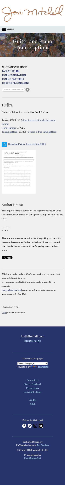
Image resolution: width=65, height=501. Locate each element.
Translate (43, 366)
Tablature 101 (11, 71)
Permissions (32, 388)
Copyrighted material (12, 289)
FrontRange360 (32, 458)
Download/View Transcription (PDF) (27, 143)
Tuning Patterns (13, 79)
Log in (4, 312)
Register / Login (32, 340)
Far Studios (43, 445)
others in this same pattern (42, 131)
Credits (32, 399)
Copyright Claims (33, 391)
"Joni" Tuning (8, 127)
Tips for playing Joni (15, 83)
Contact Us (32, 380)
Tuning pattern (10, 131)
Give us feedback (33, 384)
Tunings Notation (14, 75)
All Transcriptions (14, 67)
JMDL (33, 403)
